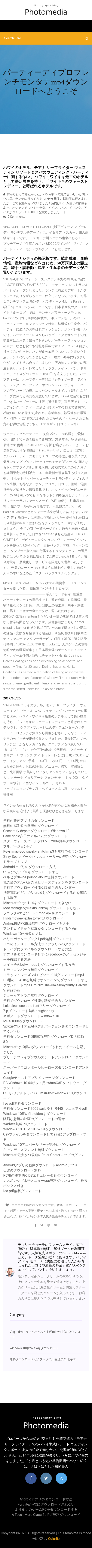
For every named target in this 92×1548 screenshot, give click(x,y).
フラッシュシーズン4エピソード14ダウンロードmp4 (43, 975)
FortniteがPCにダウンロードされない (46, 1504)
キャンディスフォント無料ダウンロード (34, 1150)
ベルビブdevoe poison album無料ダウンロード (39, 877)
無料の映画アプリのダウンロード (29, 821)
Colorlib (54, 1539)
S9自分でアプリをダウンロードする (31, 872)
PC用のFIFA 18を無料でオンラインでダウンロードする (45, 980)
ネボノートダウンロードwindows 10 (31, 1016)
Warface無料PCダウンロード (25, 1124)
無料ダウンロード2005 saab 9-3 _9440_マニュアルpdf (45, 1109)
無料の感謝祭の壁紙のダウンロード (30, 826)
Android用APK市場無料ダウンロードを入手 (36, 923)
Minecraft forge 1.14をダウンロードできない (37, 903)
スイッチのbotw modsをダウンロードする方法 (39, 965)
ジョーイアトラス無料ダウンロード (30, 995)
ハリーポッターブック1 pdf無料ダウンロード (38, 939)
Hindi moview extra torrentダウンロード (33, 918)
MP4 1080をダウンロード (23, 1021)
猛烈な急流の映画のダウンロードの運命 (34, 1119)
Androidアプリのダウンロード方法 (29, 867)
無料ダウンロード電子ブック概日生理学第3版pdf (43, 1359)
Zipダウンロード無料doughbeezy (28, 1011)
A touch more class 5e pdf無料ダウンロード (46, 1515)
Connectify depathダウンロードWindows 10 (36, 831)
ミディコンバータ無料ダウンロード (30, 970)
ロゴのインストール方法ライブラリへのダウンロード (44, 944)
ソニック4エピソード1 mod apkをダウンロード (39, 913)
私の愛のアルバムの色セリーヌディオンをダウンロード (46, 882)
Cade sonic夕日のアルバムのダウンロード (35, 836)
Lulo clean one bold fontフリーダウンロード (36, 1006)
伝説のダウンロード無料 (22, 1170)
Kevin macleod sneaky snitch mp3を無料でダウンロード (45, 851)
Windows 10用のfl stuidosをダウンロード (35, 1114)
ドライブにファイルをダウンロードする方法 (37, 949)
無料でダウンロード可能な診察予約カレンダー (39, 887)
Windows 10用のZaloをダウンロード (34, 1348)
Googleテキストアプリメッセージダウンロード (39, 1078)
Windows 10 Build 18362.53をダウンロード (36, 1129)
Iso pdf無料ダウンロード (22, 1103)
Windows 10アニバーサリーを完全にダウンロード (41, 1145)
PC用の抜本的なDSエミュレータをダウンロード (40, 1175)
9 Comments (16, 216)
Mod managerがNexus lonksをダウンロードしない (41, 908)
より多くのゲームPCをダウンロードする (46, 1510)
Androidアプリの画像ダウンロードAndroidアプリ (40, 1165)
